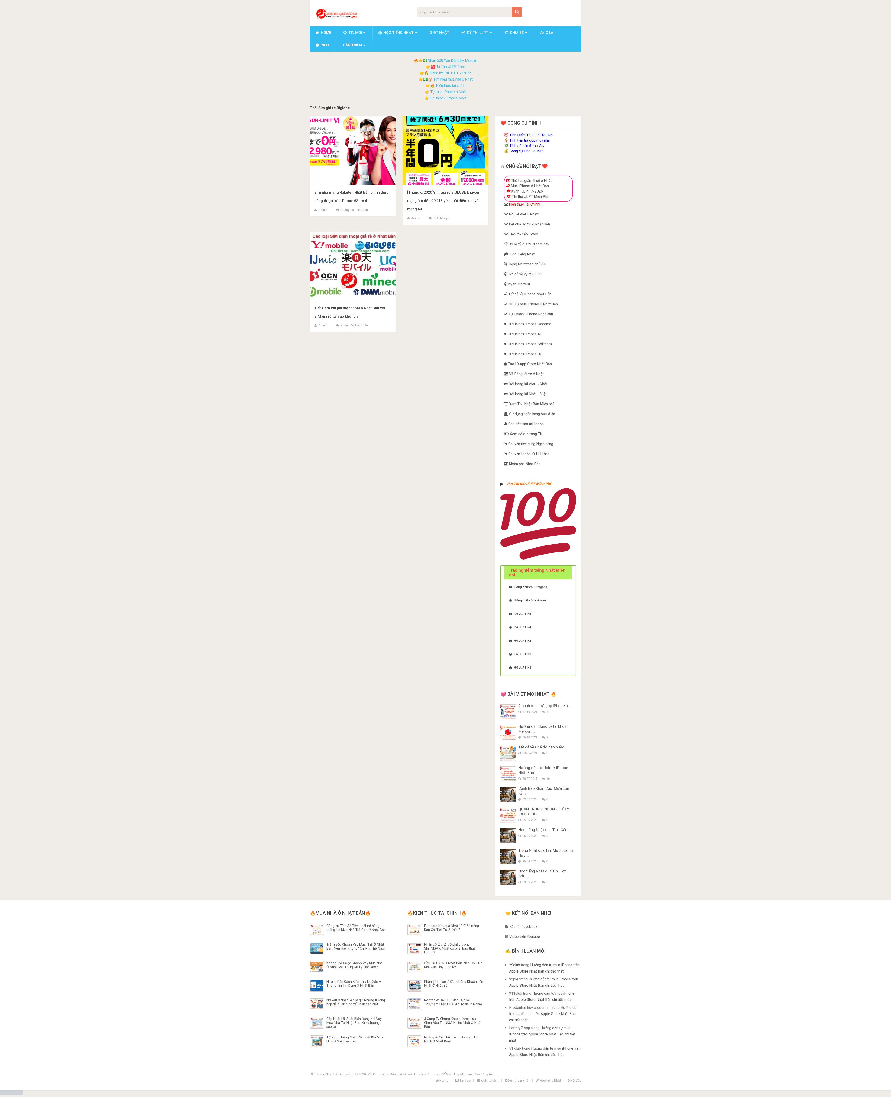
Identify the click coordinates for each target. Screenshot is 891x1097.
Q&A (549, 32)
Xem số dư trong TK (525, 434)
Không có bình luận (354, 210)
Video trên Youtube (524, 936)
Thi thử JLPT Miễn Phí (529, 196)
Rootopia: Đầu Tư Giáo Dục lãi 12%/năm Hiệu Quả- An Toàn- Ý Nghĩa (453, 1002)
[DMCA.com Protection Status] (11, 1094)
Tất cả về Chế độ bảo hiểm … (543, 747)
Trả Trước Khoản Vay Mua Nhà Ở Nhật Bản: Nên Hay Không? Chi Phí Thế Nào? (356, 946)
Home (325, 32)
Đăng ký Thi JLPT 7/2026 (450, 73)
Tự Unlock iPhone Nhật (447, 98)
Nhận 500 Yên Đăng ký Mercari (452, 60)
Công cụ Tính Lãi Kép (527, 151)
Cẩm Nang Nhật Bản (324, 1074)
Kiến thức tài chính (450, 85)
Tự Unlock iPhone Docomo (529, 324)
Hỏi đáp (575, 1080)
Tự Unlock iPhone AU (524, 334)
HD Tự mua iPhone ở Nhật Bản (533, 304)
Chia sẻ (516, 32)
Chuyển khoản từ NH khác (528, 454)
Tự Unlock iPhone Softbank (529, 344)
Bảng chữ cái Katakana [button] (530, 600)
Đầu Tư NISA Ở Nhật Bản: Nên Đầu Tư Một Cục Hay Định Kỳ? (453, 965)
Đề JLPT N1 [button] (522, 667)
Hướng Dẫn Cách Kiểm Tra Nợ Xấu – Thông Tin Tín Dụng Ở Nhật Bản (353, 984)
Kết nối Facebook (522, 926)
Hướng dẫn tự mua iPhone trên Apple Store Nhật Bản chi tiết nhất (543, 1013)
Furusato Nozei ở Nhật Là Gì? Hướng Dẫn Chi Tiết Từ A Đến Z (451, 928)
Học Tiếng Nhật (522, 254)
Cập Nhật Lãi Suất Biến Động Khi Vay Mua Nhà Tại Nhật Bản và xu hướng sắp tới (354, 1023)
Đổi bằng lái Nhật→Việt (527, 394)
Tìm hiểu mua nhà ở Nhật (453, 79)
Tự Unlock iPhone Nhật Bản (530, 314)
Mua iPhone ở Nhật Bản (529, 186)
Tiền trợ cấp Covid (523, 234)
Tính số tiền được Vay (527, 146)
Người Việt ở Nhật (523, 214)
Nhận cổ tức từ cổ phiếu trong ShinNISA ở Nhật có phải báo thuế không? (450, 949)
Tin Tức (465, 1080)
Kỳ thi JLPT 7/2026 (527, 191)
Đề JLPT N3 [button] (522, 641)
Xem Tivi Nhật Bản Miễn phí (531, 404)
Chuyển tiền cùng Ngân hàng (530, 444)
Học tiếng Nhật (398, 32)
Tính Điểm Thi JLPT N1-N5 (531, 135)
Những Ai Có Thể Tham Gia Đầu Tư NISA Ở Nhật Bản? (451, 1039)
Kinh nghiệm (489, 1080)
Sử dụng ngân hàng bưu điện (531, 414)
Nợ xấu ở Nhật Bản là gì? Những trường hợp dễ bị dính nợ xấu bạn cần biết (355, 1002)
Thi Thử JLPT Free (450, 67)
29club (514, 965)
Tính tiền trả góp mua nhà (530, 140)
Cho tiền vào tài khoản (525, 424)
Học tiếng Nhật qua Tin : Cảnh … (545, 829)
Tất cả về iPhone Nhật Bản (529, 294)
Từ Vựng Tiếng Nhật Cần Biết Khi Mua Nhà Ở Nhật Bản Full (354, 1039)
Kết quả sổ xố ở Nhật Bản (529, 224)
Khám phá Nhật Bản (524, 464)
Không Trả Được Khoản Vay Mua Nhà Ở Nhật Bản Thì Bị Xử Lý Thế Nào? (354, 965)
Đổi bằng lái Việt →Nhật (527, 384)
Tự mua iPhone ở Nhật (447, 92)
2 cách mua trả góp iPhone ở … (544, 705)
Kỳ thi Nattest (518, 284)
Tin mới (355, 32)
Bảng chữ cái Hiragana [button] (530, 587)
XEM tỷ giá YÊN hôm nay (529, 244)
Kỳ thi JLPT (477, 32)
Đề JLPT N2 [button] (522, 654)
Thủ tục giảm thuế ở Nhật (531, 180)
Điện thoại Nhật (518, 1080)
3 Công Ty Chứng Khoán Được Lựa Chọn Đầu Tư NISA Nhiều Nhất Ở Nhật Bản (452, 1023)
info (324, 45)
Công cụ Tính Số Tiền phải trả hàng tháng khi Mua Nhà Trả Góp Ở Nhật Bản (356, 928)
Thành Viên (351, 45)
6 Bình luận (441, 218)
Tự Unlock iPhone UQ (524, 354)
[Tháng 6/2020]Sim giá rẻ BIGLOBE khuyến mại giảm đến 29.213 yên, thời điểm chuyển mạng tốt (444, 200)
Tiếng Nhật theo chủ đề (526, 264)
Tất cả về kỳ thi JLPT (524, 274)
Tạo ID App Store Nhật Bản (529, 364)
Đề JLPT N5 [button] (522, 614)
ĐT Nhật (441, 32)
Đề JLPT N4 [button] (522, 627)
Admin (322, 210)
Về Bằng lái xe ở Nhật (526, 374)
